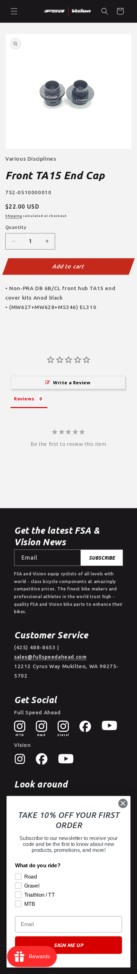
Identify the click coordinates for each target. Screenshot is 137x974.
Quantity (15, 227)
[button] (14, 11)
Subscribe (102, 558)
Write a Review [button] (71, 382)
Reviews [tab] (24, 398)
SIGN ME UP (68, 945)
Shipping (13, 216)
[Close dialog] (123, 803)
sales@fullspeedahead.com (50, 657)
